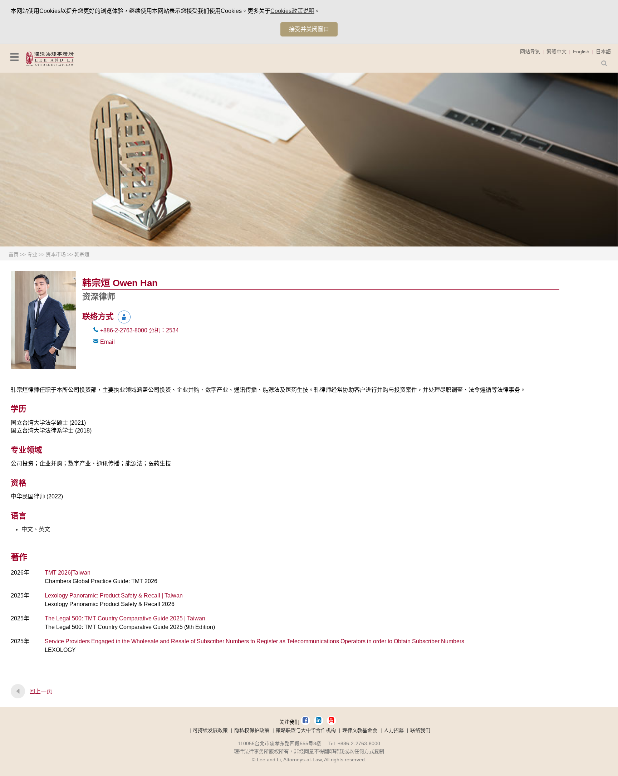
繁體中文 (556, 51)
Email (107, 342)
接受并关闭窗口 (309, 29)
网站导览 (530, 51)
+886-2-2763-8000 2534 (139, 330)
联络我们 (420, 730)
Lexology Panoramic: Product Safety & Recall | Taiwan (114, 595)
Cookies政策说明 (292, 11)
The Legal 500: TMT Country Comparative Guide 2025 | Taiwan (125, 618)
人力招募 (394, 730)
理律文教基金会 (359, 730)
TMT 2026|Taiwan (67, 573)
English (581, 51)
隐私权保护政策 (251, 730)
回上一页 (40, 691)
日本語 (603, 51)
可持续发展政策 (210, 730)
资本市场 (56, 254)
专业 (32, 254)
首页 (14, 254)
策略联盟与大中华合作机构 (306, 730)
